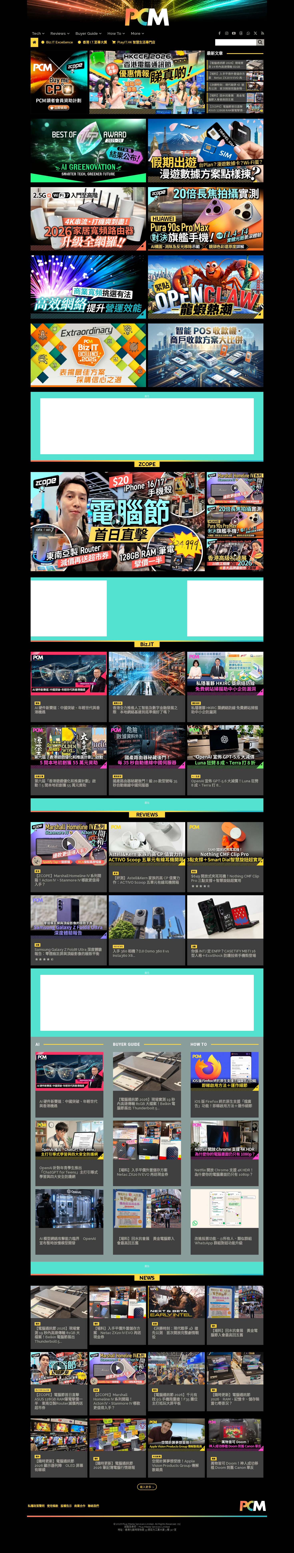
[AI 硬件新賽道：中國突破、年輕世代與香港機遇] (69, 673)
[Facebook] (219, 33)
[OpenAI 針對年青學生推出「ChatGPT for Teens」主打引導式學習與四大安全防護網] (69, 1140)
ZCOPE (147, 464)
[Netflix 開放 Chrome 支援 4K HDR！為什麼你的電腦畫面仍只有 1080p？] (225, 1140)
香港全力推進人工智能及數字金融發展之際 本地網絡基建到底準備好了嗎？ (145, 710)
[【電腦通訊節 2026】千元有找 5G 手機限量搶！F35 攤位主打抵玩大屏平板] (176, 1368)
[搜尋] (260, 42)
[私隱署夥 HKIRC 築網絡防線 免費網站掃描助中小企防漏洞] (225, 673)
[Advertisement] (147, 426)
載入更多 (145, 1487)
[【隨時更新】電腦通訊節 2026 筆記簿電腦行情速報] (117, 1434)
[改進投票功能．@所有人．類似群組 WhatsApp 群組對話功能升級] (225, 1208)
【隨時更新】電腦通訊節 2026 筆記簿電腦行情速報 (114, 1465)
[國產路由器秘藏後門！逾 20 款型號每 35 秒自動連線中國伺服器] (147, 747)
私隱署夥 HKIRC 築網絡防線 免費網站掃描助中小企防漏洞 (224, 710)
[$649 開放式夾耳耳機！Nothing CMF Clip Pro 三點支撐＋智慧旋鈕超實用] (225, 843)
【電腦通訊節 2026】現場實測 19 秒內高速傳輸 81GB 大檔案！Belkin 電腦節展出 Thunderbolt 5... (146, 1103)
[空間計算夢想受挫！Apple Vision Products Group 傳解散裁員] (176, 1434)
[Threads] (241, 33)
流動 (37, 945)
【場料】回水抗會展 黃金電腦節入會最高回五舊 (226, 97)
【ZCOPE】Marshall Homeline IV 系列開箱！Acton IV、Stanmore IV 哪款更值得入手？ (68, 880)
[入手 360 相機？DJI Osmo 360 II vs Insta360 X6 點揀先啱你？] (147, 917)
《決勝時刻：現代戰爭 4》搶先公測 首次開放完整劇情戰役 (226, 87)
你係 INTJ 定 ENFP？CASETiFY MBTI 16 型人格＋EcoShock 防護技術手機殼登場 (223, 953)
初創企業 (39, 776)
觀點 (37, 703)
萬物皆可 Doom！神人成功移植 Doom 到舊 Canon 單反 (234, 1465)
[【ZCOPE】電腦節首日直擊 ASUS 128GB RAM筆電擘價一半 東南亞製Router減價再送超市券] (254, 108)
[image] (147, 82)
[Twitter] (255, 33)
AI (37, 1044)
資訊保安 (196, 703)
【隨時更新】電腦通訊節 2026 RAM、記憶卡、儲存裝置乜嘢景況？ (235, 1399)
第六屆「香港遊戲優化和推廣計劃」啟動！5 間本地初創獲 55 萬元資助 (65, 783)
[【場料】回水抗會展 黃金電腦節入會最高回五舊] (254, 97)
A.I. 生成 (196, 776)
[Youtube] (233, 33)
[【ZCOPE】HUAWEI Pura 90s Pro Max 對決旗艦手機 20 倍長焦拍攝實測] (235, 521)
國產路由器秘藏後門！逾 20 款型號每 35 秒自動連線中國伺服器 (145, 783)
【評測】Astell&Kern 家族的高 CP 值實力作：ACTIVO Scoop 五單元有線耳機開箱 (146, 880)
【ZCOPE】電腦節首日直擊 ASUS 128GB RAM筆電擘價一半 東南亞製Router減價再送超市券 (226, 108)
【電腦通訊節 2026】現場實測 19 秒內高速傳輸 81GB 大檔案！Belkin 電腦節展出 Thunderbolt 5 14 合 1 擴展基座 (226, 65)
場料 (37, 1324)
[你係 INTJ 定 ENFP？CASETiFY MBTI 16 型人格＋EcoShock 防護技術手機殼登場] (225, 917)
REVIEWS (147, 814)
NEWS (147, 1278)
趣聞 (214, 1459)
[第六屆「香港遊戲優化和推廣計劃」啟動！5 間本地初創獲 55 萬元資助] (69, 747)
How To (199, 1044)
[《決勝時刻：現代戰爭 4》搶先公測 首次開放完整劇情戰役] (254, 86)
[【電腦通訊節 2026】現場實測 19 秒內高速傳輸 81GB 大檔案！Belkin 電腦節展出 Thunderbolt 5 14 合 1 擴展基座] (254, 65)
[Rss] (262, 33)
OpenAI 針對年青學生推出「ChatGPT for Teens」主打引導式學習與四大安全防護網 (68, 1172)
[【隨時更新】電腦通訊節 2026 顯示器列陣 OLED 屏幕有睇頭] (59, 1434)
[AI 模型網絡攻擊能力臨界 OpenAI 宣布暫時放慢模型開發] (69, 1208)
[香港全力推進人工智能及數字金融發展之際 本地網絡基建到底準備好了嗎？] (147, 673)
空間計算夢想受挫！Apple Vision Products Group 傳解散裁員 (175, 1465)
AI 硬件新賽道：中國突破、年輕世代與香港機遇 (67, 710)
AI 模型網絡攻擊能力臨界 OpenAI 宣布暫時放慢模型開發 (67, 1241)
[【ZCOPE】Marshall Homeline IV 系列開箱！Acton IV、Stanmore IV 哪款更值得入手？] (235, 488)
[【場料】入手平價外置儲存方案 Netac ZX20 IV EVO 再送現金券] (254, 75)
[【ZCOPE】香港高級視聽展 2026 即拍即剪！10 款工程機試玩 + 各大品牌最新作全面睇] (235, 555)
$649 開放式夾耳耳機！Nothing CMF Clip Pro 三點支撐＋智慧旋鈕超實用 (225, 878)
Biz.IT (147, 644)
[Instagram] (226, 33)
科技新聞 (157, 1457)
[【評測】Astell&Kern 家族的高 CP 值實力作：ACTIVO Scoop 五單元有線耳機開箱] (147, 843)
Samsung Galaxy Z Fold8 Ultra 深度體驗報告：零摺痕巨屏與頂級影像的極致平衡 (68, 951)
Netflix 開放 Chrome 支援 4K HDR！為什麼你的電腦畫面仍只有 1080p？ (224, 1172)
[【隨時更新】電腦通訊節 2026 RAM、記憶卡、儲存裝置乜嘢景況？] (235, 1368)
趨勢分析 (117, 703)
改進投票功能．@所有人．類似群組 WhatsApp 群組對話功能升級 (225, 1241)
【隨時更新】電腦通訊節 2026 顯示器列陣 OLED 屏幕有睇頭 (59, 1465)
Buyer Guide (126, 1044)
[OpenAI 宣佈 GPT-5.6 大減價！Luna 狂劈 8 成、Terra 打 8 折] (225, 747)
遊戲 (155, 1324)
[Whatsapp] (248, 33)
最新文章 (215, 53)
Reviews (118, 947)
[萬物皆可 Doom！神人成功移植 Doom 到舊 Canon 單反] (235, 1434)
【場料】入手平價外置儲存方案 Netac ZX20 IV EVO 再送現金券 (226, 76)
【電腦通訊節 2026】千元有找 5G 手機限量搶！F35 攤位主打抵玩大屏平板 (175, 1399)
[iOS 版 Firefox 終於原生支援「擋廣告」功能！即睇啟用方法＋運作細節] (225, 1071)
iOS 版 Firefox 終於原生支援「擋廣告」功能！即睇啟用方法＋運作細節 (223, 1103)
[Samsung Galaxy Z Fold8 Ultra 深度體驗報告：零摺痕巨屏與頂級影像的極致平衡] (69, 917)
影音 (37, 871)
